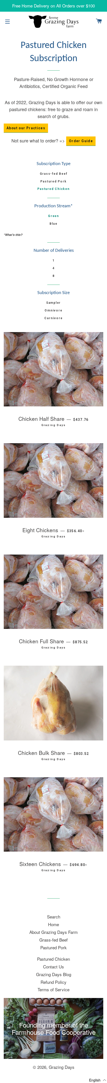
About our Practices (25, 128)
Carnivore (53, 318)
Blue (53, 223)
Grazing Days (61, 1067)
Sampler (53, 302)
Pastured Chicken (53, 189)
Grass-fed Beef (53, 173)
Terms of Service (53, 989)
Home (53, 924)
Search (53, 916)
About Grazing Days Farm (53, 932)
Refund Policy (53, 982)
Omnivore (53, 310)
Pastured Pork (53, 181)
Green (53, 216)
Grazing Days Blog (53, 974)
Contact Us (53, 966)
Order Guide (81, 141)
